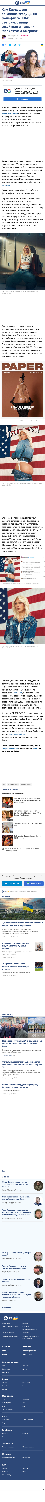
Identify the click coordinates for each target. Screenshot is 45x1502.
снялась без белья (18, 734)
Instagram (6, 185)
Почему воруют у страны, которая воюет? (16, 1254)
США (4, 784)
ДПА (23, 1403)
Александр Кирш (8, 1285)
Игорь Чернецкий (8, 1272)
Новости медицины (8, 1457)
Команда (25, 1323)
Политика (26, 1347)
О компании (6, 1323)
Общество (27, 1355)
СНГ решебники (7, 1409)
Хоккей (4, 1386)
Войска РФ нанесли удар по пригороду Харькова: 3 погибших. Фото (20, 1085)
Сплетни (25, 1468)
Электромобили (27, 1419)
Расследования (29, 1351)
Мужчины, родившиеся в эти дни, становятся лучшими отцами (15, 946)
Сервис (24, 1423)
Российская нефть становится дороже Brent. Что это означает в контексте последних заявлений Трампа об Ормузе (16, 1212)
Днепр (24, 1369)
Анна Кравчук (13, 36)
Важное (6, 896)
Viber (35, 748)
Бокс (24, 1386)
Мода (24, 1471)
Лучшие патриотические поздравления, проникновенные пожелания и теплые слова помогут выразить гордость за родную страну (21, 931)
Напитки (25, 1433)
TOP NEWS (7, 1014)
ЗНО (3, 1406)
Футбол (4, 1382)
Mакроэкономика (28, 1447)
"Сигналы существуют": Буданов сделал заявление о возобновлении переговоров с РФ (22, 1064)
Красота (5, 1471)
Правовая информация (10, 1327)
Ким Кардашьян (10, 113)
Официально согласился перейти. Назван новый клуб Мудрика (15, 966)
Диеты (4, 1437)
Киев (3, 1365)
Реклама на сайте (8, 1332)
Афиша (4, 1468)
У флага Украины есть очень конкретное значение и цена (14, 1267)
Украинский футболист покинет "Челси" (16, 972)
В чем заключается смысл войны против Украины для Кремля (16, 1198)
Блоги (4, 1355)
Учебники (25, 1399)
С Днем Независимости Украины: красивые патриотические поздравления (22, 924)
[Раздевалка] (5, 892)
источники (17, 692)
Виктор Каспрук (8, 1203)
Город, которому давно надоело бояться (16, 1280)
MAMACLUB (26, 1457)
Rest (4, 1171)
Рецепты (5, 1433)
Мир (4, 1351)
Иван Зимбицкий (8, 1259)
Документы (26, 1332)
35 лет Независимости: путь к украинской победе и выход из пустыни (15, 1184)
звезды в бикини (13, 784)
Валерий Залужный (9, 1190)
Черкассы (5, 1372)
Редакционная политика (10, 789)
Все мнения (6, 1307)
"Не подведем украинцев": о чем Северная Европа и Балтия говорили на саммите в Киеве (22, 1043)
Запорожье (6, 1369)
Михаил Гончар (7, 1301)
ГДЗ (3, 1399)
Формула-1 (6, 1389)
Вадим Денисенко (8, 1218)
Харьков (25, 1365)
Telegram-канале (10, 748)
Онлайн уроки (6, 1403)
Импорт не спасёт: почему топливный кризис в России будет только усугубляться (16, 1294)
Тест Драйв (6, 1419)
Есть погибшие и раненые (11, 1091)
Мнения (6, 1176)
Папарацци (24, 36)
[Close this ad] (43, 1489)
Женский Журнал (8, 1475)
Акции (4, 1423)
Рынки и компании (8, 1447)
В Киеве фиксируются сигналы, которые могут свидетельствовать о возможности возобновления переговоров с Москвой (21, 1073)
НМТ (24, 1406)
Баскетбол (26, 1382)
